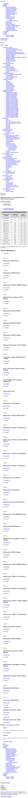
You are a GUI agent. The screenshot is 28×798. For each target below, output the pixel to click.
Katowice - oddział (10, 36)
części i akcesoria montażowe (12, 152)
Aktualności (5, 31)
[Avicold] (3, 1)
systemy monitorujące (10, 69)
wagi (7, 169)
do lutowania (9, 166)
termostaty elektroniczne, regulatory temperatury (16, 57)
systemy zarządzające (10, 68)
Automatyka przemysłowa (11, 30)
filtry (7, 80)
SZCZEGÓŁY (6, 263)
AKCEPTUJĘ (3, 796)
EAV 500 (8, 124)
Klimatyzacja (9, 21)
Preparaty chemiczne (10, 24)
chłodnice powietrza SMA (11, 98)
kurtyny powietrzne (13, 147)
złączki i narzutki (9, 88)
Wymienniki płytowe (10, 16)
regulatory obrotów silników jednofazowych (15, 53)
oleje (7, 174)
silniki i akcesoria (9, 177)
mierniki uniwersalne (10, 59)
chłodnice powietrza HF (11, 96)
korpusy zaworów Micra (11, 185)
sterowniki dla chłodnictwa (12, 48)
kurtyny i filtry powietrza (11, 146)
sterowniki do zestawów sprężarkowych (14, 52)
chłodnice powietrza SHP (11, 92)
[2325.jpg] (3, 193)
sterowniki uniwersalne (11, 51)
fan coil (7, 181)
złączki (7, 168)
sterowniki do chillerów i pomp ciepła (14, 49)
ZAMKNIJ (9, 796)
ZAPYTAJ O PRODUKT (6, 201)
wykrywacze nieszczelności (12, 70)
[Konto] (4, 39)
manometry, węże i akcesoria (12, 164)
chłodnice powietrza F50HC (12, 104)
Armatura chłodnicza (10, 12)
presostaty (8, 65)
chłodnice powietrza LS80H (12, 117)
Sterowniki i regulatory (11, 7)
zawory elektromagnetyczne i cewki (13, 74)
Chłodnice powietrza (10, 14)
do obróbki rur (9, 165)
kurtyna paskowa (12, 148)
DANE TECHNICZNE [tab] (8, 208)
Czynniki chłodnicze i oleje (12, 26)
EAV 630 (8, 125)
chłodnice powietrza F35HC (12, 102)
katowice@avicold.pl (7, 741)
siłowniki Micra (9, 184)
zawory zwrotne (9, 75)
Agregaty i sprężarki (10, 18)
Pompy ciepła (9, 23)
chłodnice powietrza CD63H (12, 109)
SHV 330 (8, 120)
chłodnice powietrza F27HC (12, 99)
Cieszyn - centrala (10, 35)
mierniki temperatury (10, 58)
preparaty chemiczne (10, 159)
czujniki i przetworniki (11, 60)
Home (2, 45)
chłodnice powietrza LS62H (12, 115)
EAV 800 (8, 126)
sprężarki (11, 19)
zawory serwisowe (10, 87)
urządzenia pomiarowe (11, 163)
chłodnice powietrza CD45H (12, 108)
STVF (7, 119)
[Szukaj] (4, 38)
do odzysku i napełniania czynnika (13, 160)
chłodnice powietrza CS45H (12, 112)
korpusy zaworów (10, 191)
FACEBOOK (4, 789)
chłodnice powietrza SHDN (12, 106)
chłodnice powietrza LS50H (12, 114)
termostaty (8, 64)
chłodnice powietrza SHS (11, 93)
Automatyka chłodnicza (11, 10)
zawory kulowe (9, 84)
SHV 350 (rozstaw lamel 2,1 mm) (13, 121)
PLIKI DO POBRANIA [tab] (8, 209)
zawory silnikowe (10, 182)
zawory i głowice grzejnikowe (12, 186)
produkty (3, 787)
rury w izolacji (9, 140)
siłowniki (8, 190)
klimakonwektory (10, 154)
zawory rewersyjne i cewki (12, 76)
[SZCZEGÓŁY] (6, 707)
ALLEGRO (5, 3)
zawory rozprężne (10, 77)
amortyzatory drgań (10, 86)
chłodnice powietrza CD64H (12, 110)
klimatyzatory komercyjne (11, 136)
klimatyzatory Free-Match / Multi (13, 137)
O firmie (5, 32)
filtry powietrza (12, 149)
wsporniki (8, 142)
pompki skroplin (9, 141)
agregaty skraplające (13, 20)
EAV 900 (8, 127)
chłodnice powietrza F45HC (12, 103)
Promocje (5, 4)
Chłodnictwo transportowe (11, 13)
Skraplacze (8, 15)
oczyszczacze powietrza (11, 145)
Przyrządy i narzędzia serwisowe (13, 25)
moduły (7, 71)
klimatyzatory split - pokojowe (12, 135)
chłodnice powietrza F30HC (12, 101)
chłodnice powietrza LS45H (12, 113)
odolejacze (8, 81)
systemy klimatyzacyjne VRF (12, 138)
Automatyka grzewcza (11, 29)
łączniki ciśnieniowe (10, 85)
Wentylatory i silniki (10, 27)
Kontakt (5, 33)
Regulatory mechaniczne (11, 8)
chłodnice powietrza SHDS (12, 107)
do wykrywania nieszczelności (12, 162)
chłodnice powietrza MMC (12, 95)
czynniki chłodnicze (10, 173)
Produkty (5, 5)
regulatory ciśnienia (10, 56)
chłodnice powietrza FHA (11, 97)
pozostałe (8, 151)
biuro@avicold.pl (7, 732)
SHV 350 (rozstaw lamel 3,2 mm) (13, 123)
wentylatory (8, 176)
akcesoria (8, 62)
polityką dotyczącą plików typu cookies (9, 794)
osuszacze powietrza (10, 143)
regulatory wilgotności (11, 54)
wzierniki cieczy (9, 82)
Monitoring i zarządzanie (11, 9)
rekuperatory (8, 156)
